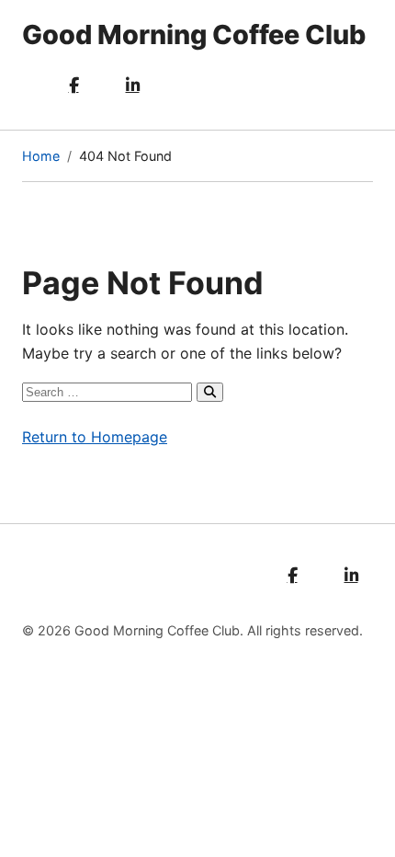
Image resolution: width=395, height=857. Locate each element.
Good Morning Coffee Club (194, 34)
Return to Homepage (94, 437)
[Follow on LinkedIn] (132, 85)
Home (41, 156)
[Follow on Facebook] (73, 85)
